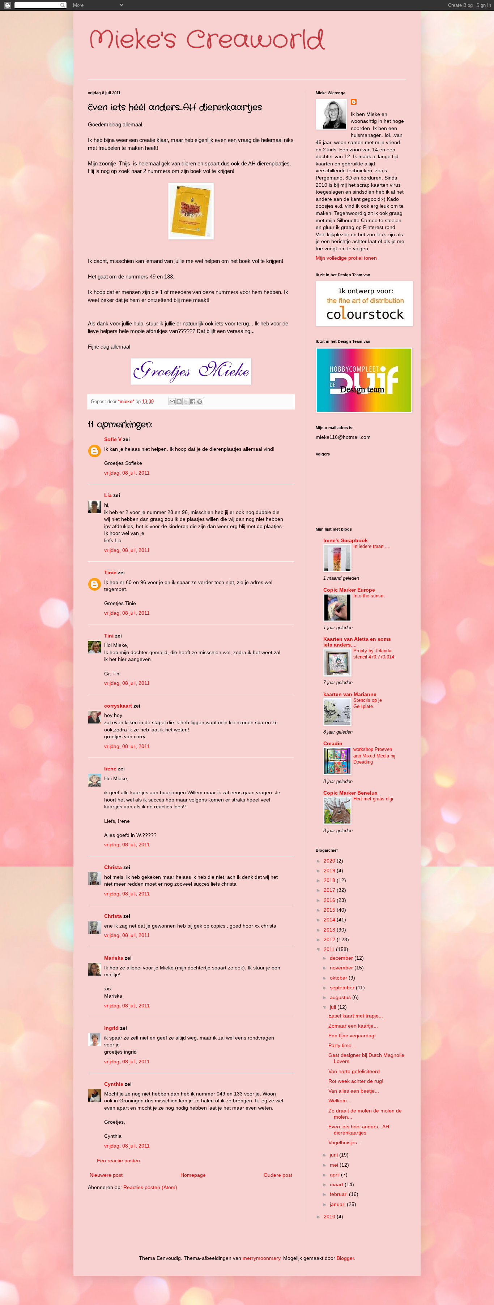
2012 (330, 939)
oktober (339, 978)
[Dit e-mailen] (172, 401)
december (342, 958)
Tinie (110, 572)
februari (339, 1194)
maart (337, 1184)
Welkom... (339, 1100)
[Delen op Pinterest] (199, 401)
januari (338, 1204)
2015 (330, 910)
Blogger (345, 1258)
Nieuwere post (106, 1175)
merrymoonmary (261, 1258)
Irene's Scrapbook (345, 540)
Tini (109, 636)
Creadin (332, 743)
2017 (330, 890)
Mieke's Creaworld (206, 40)
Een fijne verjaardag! (352, 1035)
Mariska (113, 958)
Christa (113, 867)
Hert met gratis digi (373, 798)
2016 (330, 900)
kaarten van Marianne (349, 694)
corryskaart (118, 706)
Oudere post (278, 1175)
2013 (330, 930)
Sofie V (113, 439)
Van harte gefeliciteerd (354, 1071)
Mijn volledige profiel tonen (346, 258)
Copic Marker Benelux (350, 793)
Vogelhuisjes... (344, 1142)
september (343, 987)
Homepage (193, 1175)
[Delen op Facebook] (192, 401)
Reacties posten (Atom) (150, 1187)
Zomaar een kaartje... (353, 1026)
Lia (108, 495)
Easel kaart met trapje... (355, 1016)
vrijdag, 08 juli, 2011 (127, 473)
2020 (330, 861)
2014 (330, 919)
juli (333, 1007)
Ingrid (111, 1028)
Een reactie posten (118, 1160)
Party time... (342, 1045)
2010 (330, 1216)
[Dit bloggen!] (179, 401)
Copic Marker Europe (349, 590)
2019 (330, 870)
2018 (330, 880)
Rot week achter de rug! (355, 1081)
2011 (330, 949)
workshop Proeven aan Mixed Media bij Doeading (374, 756)
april (335, 1174)
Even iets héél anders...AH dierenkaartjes (358, 1130)
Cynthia (113, 1084)
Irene (110, 769)
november (342, 968)
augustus (341, 997)
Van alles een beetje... (353, 1091)
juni (334, 1155)
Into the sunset (369, 596)
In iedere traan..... (372, 546)
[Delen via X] (185, 401)
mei (335, 1165)
